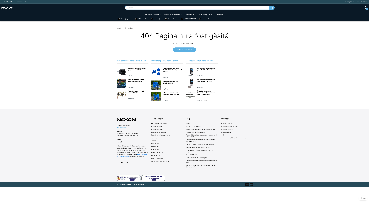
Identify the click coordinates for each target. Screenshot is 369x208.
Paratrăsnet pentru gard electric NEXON (136, 92)
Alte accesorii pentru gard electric (132, 61)
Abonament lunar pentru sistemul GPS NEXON (136, 80)
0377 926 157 (121, 127)
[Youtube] (122, 162)
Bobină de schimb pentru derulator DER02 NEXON (171, 93)
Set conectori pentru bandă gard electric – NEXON (206, 69)
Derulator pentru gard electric (164, 61)
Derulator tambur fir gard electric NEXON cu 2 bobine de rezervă (172, 69)
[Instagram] (127, 162)
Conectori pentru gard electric (199, 61)
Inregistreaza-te (351, 2)
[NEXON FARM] (7, 7)
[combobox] (199, 8)
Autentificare (364, 2)
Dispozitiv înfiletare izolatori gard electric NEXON (137, 69)
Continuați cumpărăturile (185, 50)
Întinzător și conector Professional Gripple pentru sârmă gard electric (206, 92)
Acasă (119, 28)
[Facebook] (118, 162)
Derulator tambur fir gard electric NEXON (171, 82)
